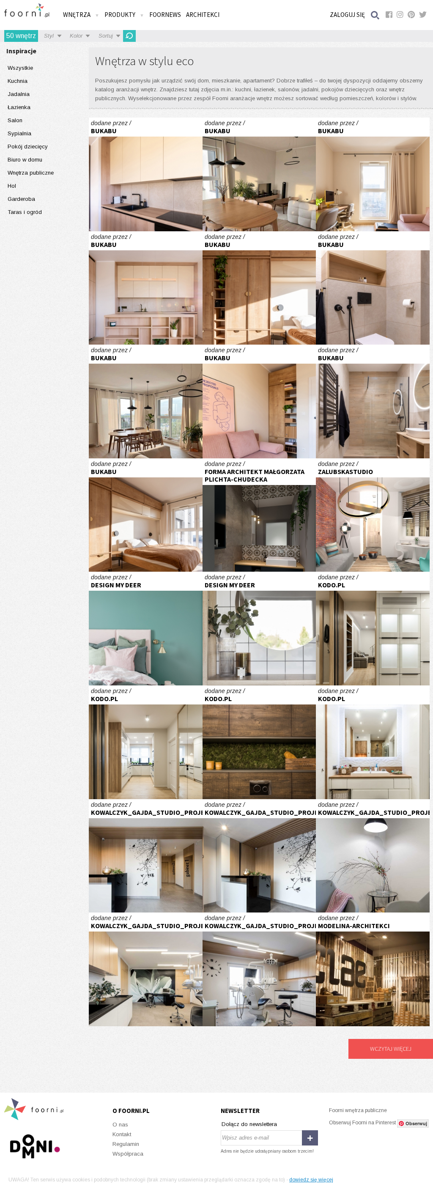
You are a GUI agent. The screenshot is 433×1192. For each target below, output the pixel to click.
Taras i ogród (25, 212)
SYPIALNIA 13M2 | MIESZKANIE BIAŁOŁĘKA (146, 628)
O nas (120, 1124)
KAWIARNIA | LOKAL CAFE (259, 628)
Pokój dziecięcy (28, 146)
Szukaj (375, 15)
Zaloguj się (347, 15)
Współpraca (127, 1154)
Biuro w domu (25, 159)
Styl (49, 36)
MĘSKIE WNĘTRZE (259, 742)
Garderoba (21, 199)
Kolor (76, 36)
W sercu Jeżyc (146, 174)
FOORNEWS (165, 15)
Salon (15, 120)
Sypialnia (19, 133)
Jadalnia (19, 94)
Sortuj (106, 36)
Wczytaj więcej (390, 1048)
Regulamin (125, 1144)
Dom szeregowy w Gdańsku (259, 515)
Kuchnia (17, 81)
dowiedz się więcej (311, 1180)
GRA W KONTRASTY (373, 628)
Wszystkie (20, 68)
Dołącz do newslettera (249, 1124)
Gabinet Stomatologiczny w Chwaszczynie (146, 856)
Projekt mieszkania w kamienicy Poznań (373, 515)
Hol (12, 186)
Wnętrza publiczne (31, 173)
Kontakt (121, 1134)
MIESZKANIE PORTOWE (373, 742)
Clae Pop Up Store (373, 969)
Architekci (202, 15)
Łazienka (19, 107)
